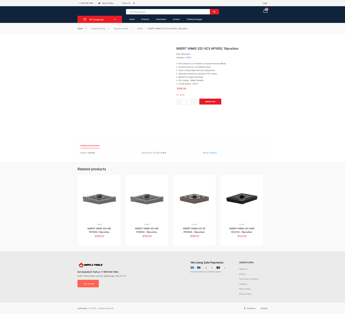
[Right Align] (214, 11)
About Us (243, 269)
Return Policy (107, 3)
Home (131, 19)
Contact (176, 19)
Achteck (213, 153)
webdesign (82, 308)
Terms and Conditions (248, 279)
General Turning (98, 28)
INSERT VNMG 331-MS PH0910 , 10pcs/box (146, 230)
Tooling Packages (194, 19)
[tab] (90, 146)
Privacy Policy (245, 294)
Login (265, 3)
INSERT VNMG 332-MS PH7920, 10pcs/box (99, 230)
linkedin (264, 308)
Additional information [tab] (90, 146)
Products (145, 19)
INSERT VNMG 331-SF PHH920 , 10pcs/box (194, 230)
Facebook (251, 308)
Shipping (243, 284)
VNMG (140, 28)
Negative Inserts (121, 28)
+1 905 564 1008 (86, 3)
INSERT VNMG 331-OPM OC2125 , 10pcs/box (241, 230)
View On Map (89, 284)
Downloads (161, 19)
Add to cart (210, 101)
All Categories (96, 19)
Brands (242, 274)
